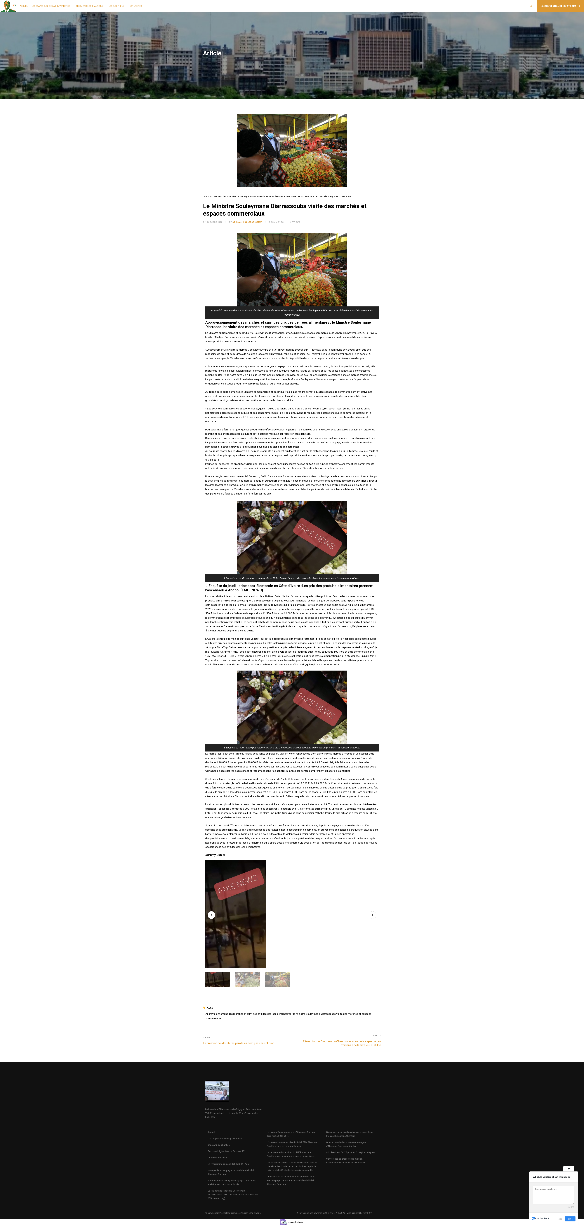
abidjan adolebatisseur (247, 222)
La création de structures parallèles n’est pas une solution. (239, 1040)
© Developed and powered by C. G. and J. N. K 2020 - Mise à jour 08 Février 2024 (334, 1213)
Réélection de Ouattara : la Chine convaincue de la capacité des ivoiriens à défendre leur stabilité (342, 1040)
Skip (560, 1219)
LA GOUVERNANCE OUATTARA (559, 6)
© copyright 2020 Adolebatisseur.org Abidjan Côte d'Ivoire (233, 1213)
